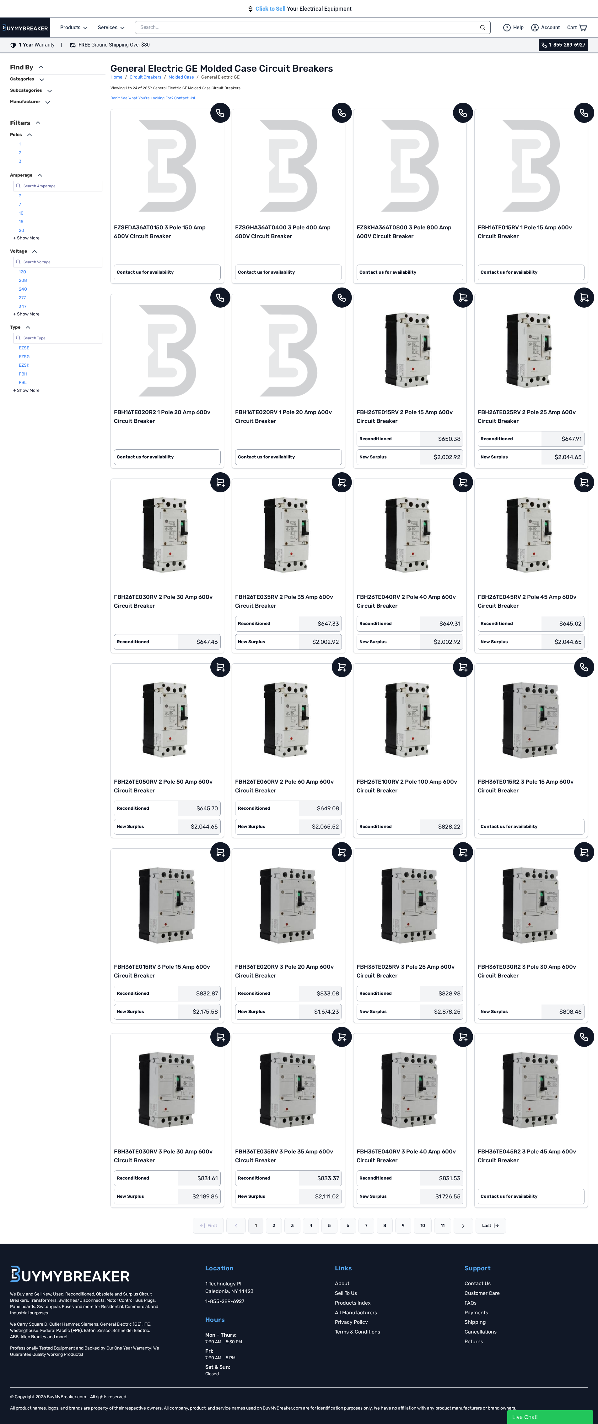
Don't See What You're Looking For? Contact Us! (152, 98)
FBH (23, 374)
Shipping (475, 1322)
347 (22, 306)
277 (22, 297)
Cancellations (481, 1332)
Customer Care (482, 1293)
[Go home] (69, 1274)
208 (23, 280)
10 (21, 213)
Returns (474, 1342)
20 (21, 230)
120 (22, 272)
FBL (23, 382)
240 (23, 289)
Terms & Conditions (357, 1332)
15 (21, 221)
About (342, 1283)
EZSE (24, 348)
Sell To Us (346, 1293)
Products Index (353, 1303)
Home (116, 77)
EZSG (24, 356)
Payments (476, 1313)
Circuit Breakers (145, 77)
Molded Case (181, 77)
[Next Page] (463, 1225)
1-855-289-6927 (224, 1301)
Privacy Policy (351, 1322)
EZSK (24, 365)
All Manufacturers (356, 1313)
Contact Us (478, 1283)
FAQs (471, 1303)
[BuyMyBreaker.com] (25, 27)
